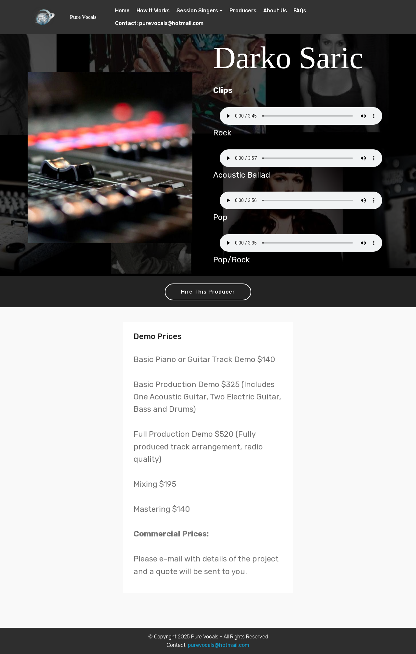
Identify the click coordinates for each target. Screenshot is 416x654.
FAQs (299, 10)
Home (122, 10)
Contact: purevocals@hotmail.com (159, 23)
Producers (242, 10)
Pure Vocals (83, 17)
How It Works (153, 10)
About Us (275, 10)
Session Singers (197, 10)
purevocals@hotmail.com (218, 645)
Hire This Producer (208, 292)
